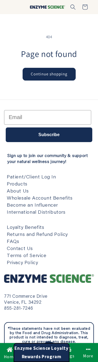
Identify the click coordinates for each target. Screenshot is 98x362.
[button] (73, 7)
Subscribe (49, 134)
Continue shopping (49, 73)
